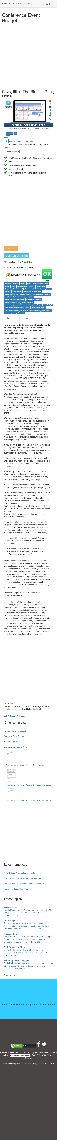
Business (8, 284)
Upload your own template (19, 1055)
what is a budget (10, 297)
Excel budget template (25, 297)
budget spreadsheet (11, 294)
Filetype (28, 1058)
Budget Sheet (41, 286)
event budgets (46, 310)
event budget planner (12, 310)
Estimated (19, 289)
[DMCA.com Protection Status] (23, 1045)
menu (51, 4)
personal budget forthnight (32, 305)
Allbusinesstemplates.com (14, 1063)
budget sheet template (33, 299)
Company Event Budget (14, 736)
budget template (25, 294)
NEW (44, 1055)
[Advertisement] (28, 55)
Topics (50, 1055)
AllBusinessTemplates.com (16, 3)
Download (12, 248)
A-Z (38, 1055)
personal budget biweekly (13, 305)
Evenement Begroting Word (15, 746)
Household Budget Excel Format (17, 889)
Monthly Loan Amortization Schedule (19, 873)
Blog (33, 1055)
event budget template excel (14, 313)
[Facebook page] (38, 1045)
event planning (38, 284)
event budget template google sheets (17, 307)
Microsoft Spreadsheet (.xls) (21, 141)
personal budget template (41, 294)
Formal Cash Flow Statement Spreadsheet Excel (24, 883)
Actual (7, 286)
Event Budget (17, 291)
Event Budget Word (12, 741)
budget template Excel (12, 302)
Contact (23, 1052)
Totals (13, 286)
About (30, 1052)
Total (46, 284)
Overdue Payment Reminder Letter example (22, 878)
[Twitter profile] (44, 1045)
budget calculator (27, 302)
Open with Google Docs (17, 255)
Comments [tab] (23, 318)
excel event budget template (30, 310)
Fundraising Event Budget (32, 291)
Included (7, 291)
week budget (47, 305)
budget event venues (38, 307)
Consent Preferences (9, 1052)
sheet (29, 284)
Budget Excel (9, 289)
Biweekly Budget (45, 289)
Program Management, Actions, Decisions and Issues (28, 765)
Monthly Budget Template (25, 286)
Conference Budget (31, 289)
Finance (15, 284)
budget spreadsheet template (14, 299)
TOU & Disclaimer (41, 1052)
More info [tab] (10, 318)
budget (23, 284)
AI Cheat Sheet (14, 716)
